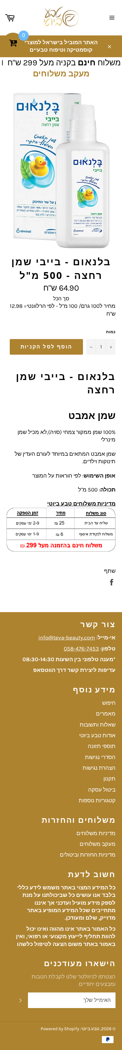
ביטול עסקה (101, 789)
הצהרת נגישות (99, 768)
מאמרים (105, 713)
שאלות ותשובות (97, 724)
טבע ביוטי (90, 1028)
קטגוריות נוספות (97, 800)
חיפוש (108, 703)
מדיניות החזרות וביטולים (87, 854)
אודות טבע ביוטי (97, 735)
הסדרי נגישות (100, 757)
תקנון (109, 778)
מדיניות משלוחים (95, 833)
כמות (110, 332)
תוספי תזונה (101, 746)
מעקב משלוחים (61, 73)
